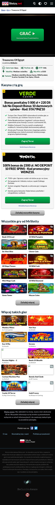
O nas (5, 434)
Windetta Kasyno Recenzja (27, 206)
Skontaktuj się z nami (20, 434)
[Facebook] (31, 428)
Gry (8, 10)
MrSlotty (13, 63)
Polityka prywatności (41, 434)
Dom (3, 10)
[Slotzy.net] (12, 4)
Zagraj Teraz (27, 141)
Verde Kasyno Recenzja (27, 147)
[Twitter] (35, 428)
